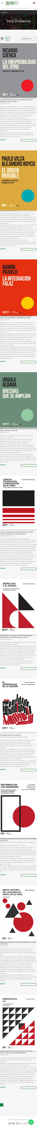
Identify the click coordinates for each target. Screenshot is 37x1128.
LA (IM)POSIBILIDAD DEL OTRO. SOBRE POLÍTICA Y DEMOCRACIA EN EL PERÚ (16, 101)
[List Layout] (8, 38)
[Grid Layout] (2, 38)
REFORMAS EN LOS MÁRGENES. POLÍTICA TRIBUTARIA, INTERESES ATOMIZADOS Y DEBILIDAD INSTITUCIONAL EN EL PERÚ (18, 838)
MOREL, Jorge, (13, 842)
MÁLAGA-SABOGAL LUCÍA (7, 536)
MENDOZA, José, (4, 842)
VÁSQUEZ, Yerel (31, 842)
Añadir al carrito (27, 140)
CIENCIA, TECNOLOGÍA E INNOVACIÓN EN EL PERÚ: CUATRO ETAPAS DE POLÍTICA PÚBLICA (16, 533)
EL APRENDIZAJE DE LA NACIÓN (10, 735)
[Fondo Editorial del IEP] (12, 3)
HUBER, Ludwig (4, 1055)
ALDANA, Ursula (4, 432)
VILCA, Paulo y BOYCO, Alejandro (9, 211)
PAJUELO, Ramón (4, 319)
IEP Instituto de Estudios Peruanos (20, 1119)
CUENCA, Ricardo (4, 103)
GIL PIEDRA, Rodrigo (5, 639)
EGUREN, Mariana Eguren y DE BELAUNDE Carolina (14, 737)
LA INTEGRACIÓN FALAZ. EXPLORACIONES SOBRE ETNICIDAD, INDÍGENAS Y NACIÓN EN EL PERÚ (16, 317)
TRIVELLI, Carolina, (22, 842)
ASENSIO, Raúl (4, 946)
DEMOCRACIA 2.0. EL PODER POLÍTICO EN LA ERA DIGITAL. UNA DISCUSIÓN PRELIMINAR (16, 1052)
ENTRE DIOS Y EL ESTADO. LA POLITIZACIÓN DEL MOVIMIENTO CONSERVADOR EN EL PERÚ (16, 636)
